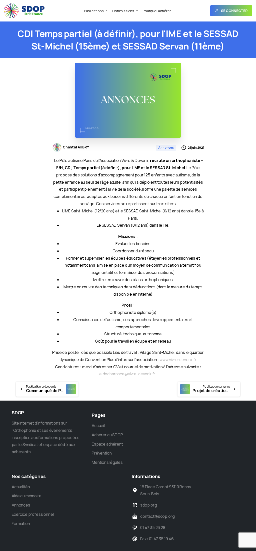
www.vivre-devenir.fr (178, 359)
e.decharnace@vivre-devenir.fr (127, 374)
